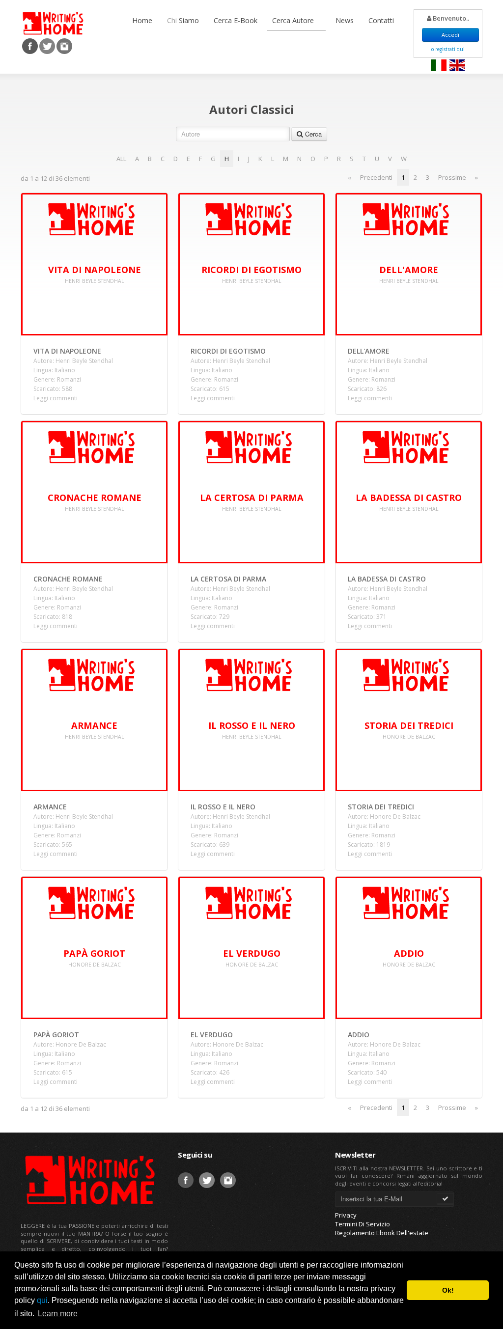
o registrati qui (448, 49)
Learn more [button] (58, 1313)
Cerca (312, 133)
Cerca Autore (294, 20)
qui (42, 1300)
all (121, 158)
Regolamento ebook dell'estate (381, 1232)
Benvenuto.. (450, 18)
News (344, 20)
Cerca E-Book (235, 20)
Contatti (381, 20)
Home (142, 20)
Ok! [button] (448, 1290)
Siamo (183, 20)
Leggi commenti (55, 398)
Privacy (346, 1215)
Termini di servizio (362, 1223)
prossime (452, 177)
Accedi (450, 34)
